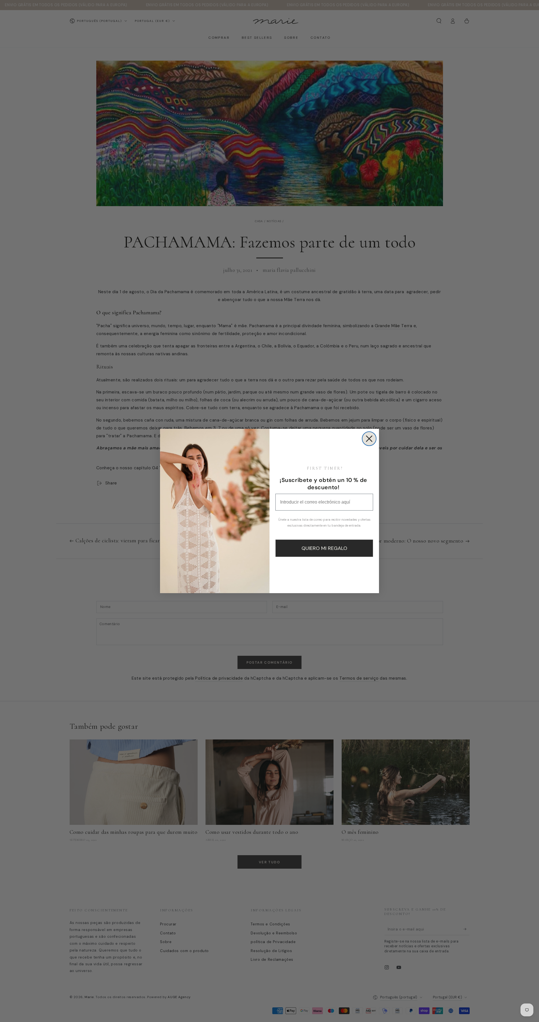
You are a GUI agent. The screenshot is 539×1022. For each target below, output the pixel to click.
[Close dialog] (369, 439)
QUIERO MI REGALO (324, 548)
